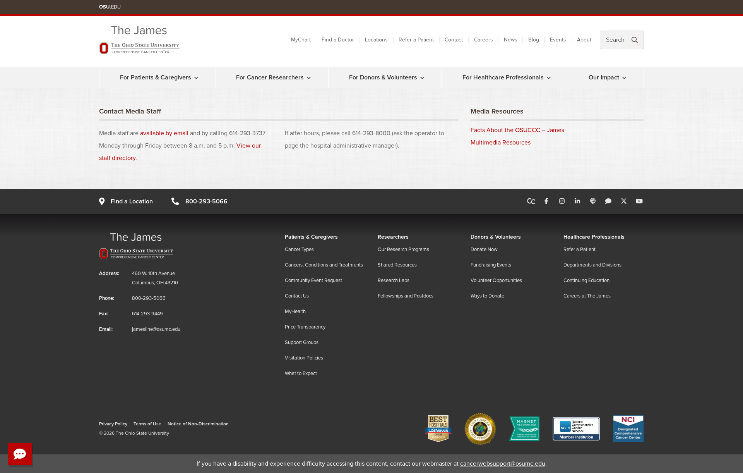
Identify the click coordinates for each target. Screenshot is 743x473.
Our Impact (604, 77)
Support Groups (301, 342)
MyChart (301, 39)
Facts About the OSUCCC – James (517, 130)
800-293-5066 (206, 201)
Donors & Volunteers (496, 237)
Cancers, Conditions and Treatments (324, 265)
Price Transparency (305, 327)
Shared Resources (397, 265)
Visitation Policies (304, 358)
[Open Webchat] (20, 454)
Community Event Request (313, 280)
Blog (533, 39)
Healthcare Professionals (594, 237)
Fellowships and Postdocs (405, 296)
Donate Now (484, 249)
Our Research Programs (403, 249)
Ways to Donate (487, 296)
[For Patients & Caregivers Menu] (196, 77)
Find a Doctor (338, 39)
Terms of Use (147, 424)
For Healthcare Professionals (503, 77)
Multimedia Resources (501, 142)
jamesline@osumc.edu (156, 329)
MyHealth (295, 311)
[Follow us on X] (624, 201)
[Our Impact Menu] (624, 77)
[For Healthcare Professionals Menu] (549, 77)
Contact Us (297, 296)
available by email (164, 133)
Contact (454, 39)
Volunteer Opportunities (496, 280)
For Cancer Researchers (270, 77)
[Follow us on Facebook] (546, 201)
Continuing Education (586, 280)
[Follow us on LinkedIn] (577, 201)
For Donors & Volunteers (383, 77)
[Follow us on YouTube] (639, 201)
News (510, 39)
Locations (376, 39)
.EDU (110, 7)
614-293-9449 (147, 314)
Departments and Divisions (592, 265)
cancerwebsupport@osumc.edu (502, 464)
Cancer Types (299, 249)
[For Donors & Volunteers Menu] (422, 77)
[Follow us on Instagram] (562, 201)
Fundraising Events (491, 265)
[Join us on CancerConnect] (531, 201)
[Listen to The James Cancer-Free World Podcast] (593, 201)
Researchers (393, 237)
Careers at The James (587, 296)
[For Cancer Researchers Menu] (309, 77)
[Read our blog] (608, 201)
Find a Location (132, 201)
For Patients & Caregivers (155, 77)
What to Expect (301, 373)
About (584, 39)
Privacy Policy (113, 424)
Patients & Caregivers (311, 237)
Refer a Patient (416, 39)
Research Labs (393, 280)
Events (558, 39)
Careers (483, 39)
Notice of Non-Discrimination (198, 424)
